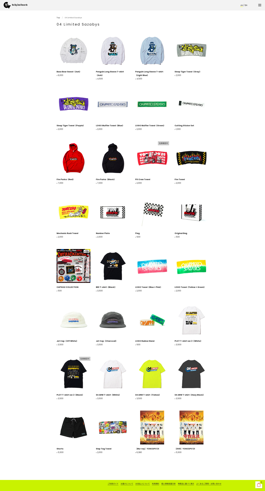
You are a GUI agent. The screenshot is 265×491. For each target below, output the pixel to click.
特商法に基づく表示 (186, 483)
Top (58, 17)
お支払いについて (142, 483)
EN (246, 5)
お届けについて (127, 483)
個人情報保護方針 (168, 483)
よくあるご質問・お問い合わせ (208, 483)
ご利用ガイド (113, 483)
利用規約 (155, 483)
